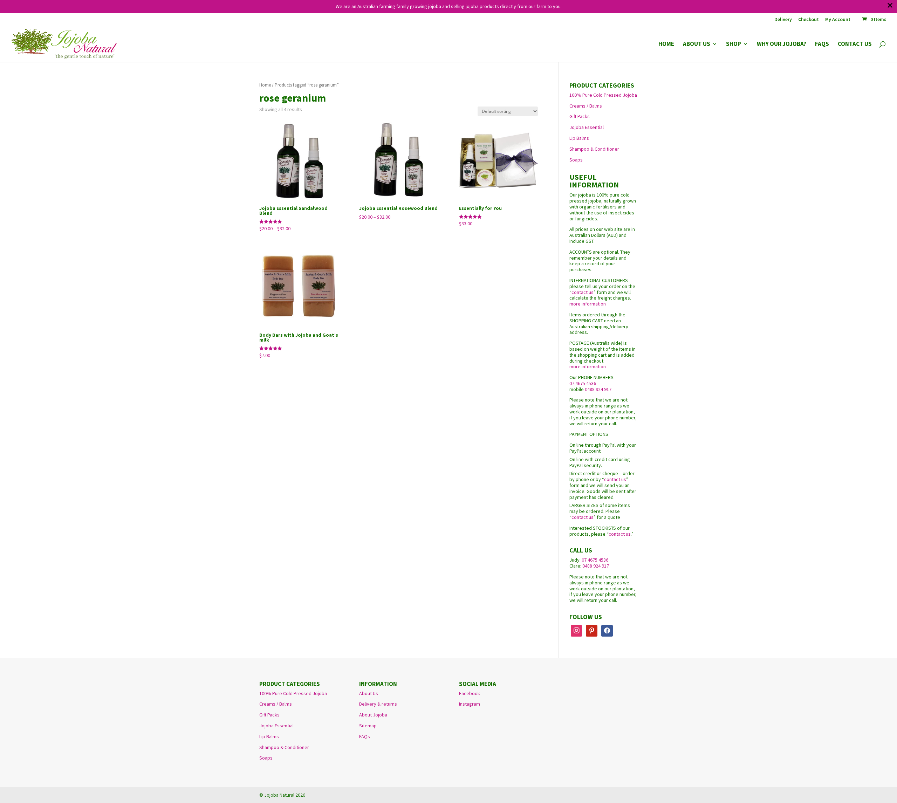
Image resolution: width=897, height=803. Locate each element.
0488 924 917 (598, 389)
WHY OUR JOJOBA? (781, 44)
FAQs (364, 736)
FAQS (822, 44)
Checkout (808, 19)
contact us (582, 292)
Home (265, 85)
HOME (666, 44)
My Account (837, 19)
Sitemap (368, 725)
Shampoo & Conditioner (594, 149)
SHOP (733, 44)
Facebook (469, 693)
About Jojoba (373, 715)
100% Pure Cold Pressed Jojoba (603, 95)
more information (587, 304)
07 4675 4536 (582, 383)
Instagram (469, 704)
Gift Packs (579, 116)
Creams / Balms (585, 106)
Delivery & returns (378, 704)
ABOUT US (696, 44)
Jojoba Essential (586, 127)
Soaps (576, 160)
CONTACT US (855, 44)
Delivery (783, 19)
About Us (368, 693)
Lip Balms (579, 138)
